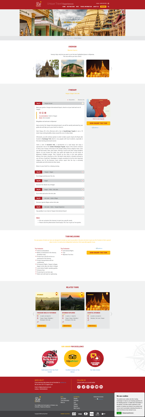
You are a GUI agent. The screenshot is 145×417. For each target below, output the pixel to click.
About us (96, 6)
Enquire (103, 6)
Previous (33, 68)
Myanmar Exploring (68, 313)
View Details (41, 326)
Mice (77, 6)
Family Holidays (77, 38)
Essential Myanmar (93, 313)
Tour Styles (70, 38)
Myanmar (76, 406)
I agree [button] (119, 413)
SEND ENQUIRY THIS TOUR (98, 123)
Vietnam (75, 398)
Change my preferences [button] (127, 413)
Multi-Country (77, 408)
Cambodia (76, 400)
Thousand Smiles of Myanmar (46, 313)
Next (111, 68)
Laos (75, 402)
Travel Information (86, 6)
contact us (63, 382)
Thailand (75, 404)
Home (63, 6)
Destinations (71, 6)
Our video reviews (95, 370)
